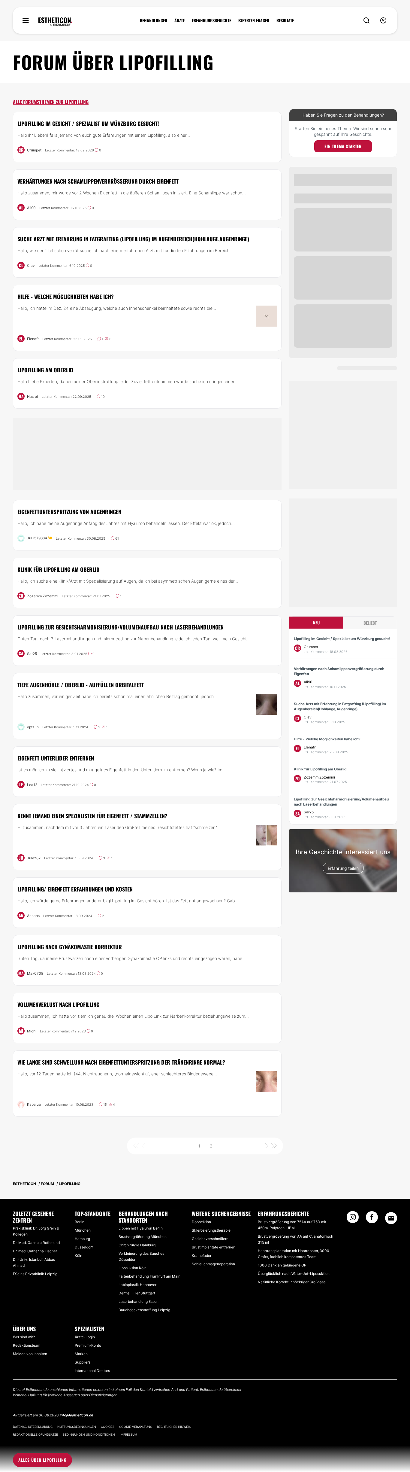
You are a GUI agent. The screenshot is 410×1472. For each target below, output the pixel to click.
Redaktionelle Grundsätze (35, 1434)
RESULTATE (285, 20)
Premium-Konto (88, 1345)
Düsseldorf (84, 1247)
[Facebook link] (372, 1219)
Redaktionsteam (26, 1345)
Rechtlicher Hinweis (174, 1426)
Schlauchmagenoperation (213, 1264)
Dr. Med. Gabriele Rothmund (36, 1242)
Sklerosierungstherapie (211, 1230)
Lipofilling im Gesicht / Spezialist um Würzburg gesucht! (88, 123)
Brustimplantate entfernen (213, 1247)
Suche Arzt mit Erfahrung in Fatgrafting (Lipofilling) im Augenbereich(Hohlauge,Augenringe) (133, 239)
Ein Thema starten (342, 146)
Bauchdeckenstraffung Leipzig (144, 1310)
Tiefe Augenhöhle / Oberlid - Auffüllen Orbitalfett (80, 685)
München (83, 1230)
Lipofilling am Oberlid (45, 370)
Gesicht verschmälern (210, 1238)
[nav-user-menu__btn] (383, 20)
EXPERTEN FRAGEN (253, 20)
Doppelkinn (201, 1222)
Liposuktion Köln (132, 1268)
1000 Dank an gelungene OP (282, 1265)
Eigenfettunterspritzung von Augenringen (69, 512)
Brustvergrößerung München (143, 1236)
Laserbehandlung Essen (138, 1301)
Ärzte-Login (85, 1337)
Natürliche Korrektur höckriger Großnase (292, 1282)
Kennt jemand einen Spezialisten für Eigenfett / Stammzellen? (92, 816)
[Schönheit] (55, 21)
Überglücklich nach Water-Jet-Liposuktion (294, 1273)
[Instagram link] (353, 1219)
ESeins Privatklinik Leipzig (35, 1274)
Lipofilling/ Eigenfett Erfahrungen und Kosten (75, 889)
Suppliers (82, 1362)
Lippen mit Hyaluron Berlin (141, 1228)
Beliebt (370, 623)
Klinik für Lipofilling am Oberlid (58, 569)
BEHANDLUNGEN (153, 20)
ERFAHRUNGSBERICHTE (211, 20)
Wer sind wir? (24, 1337)
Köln (78, 1255)
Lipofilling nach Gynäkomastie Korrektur (69, 947)
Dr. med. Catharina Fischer (35, 1251)
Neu (316, 622)
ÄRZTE (179, 20)
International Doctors (92, 1370)
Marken (81, 1354)
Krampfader (201, 1255)
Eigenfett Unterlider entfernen (55, 758)
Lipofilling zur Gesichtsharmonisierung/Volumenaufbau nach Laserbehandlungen (120, 627)
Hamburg (82, 1238)
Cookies (107, 1426)
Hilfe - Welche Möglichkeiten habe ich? (65, 297)
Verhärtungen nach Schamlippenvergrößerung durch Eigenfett (98, 181)
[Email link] (391, 1218)
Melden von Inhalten (30, 1354)
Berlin (79, 1222)
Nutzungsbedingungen (76, 1426)
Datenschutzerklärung (33, 1426)
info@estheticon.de (76, 1415)
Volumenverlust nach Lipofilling (58, 1004)
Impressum (128, 1434)
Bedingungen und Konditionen (89, 1434)
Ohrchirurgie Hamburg (137, 1245)
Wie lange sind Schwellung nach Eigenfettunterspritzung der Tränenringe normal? (121, 1062)
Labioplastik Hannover (137, 1284)
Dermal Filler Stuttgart (137, 1293)
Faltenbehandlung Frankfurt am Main (149, 1276)
